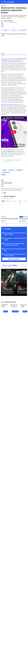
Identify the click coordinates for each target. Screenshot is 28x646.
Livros (25, 201)
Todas (3, 201)
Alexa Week (14, 201)
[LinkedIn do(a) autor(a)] (5, 193)
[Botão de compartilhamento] (5, 30)
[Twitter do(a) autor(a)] (2, 193)
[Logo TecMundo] (9, 2)
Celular (3, 5)
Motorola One (11, 151)
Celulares (20, 201)
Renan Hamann (8, 20)
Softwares (8, 201)
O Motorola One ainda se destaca (9, 105)
